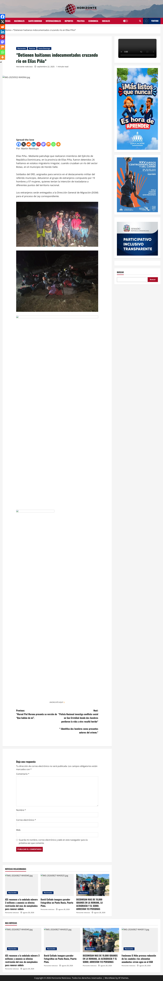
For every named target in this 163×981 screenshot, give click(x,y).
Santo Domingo (35, 20)
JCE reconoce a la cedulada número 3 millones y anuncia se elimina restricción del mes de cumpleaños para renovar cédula (21, 904)
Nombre (21, 810)
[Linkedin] (33, 144)
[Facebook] (18, 144)
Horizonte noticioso (24, 66)
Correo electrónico (26, 820)
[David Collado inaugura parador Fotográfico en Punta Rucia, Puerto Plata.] (57, 885)
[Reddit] (28, 144)
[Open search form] (140, 21)
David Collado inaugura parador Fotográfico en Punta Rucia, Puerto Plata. (57, 902)
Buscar (120, 272)
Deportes (69, 20)
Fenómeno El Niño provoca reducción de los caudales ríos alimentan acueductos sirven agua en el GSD (139, 958)
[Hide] (1, 62)
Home (8, 30)
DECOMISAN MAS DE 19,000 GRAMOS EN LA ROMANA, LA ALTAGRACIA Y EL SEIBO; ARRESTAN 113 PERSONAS (89, 904)
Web (18, 830)
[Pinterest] (38, 144)
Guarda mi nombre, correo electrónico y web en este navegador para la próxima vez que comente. (53, 841)
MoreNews (110, 978)
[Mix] (48, 144)
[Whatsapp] (53, 144)
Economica (93, 20)
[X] (23, 144)
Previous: (36, 714)
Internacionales (53, 20)
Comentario (22, 773)
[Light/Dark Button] (125, 21)
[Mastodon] (43, 144)
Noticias (6, 20)
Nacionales (19, 20)
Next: (78, 721)
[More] (58, 144)
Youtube (155, 20)
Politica (81, 20)
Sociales (106, 20)
